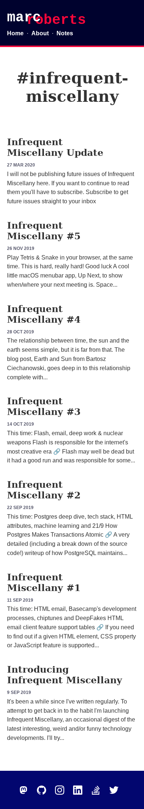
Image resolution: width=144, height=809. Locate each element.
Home (15, 33)
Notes (64, 33)
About (40, 33)
